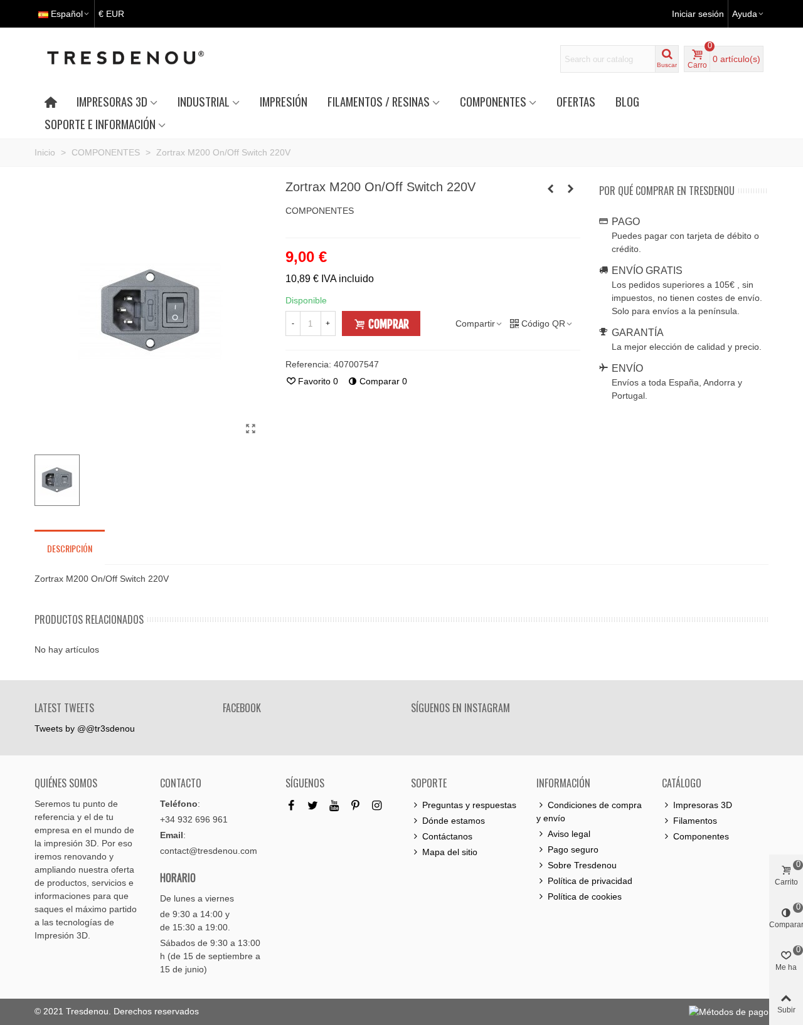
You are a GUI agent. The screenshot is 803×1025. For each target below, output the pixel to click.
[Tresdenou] (141, 58)
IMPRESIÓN (283, 101)
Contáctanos (447, 836)
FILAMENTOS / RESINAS (378, 101)
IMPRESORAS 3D (112, 101)
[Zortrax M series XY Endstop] (570, 188)
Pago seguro (573, 849)
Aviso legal (569, 834)
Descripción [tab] (69, 548)
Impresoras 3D (702, 805)
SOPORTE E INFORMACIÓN (100, 123)
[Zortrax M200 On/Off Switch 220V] (251, 428)
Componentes (701, 836)
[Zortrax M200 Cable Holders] (550, 188)
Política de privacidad (590, 881)
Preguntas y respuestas (469, 805)
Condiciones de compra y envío (589, 811)
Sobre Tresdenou (582, 865)
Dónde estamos (453, 821)
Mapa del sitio (449, 852)
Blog (627, 101)
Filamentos (695, 821)
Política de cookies (585, 896)
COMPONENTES (493, 101)
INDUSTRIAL (204, 101)
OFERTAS (575, 101)
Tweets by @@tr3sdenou (85, 728)
